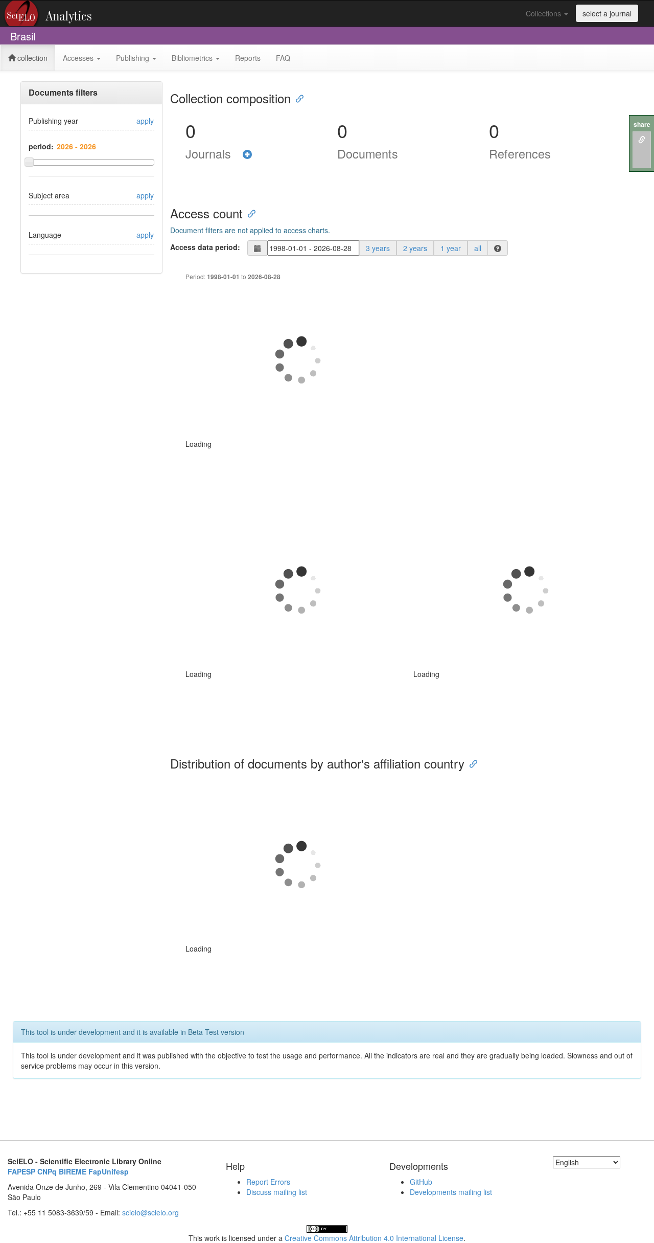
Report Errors (268, 1182)
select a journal (607, 13)
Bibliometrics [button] (193, 58)
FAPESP (21, 1171)
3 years (378, 248)
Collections (544, 13)
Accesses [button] (79, 58)
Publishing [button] (133, 58)
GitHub (421, 1182)
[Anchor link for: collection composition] (297, 98)
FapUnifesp (108, 1171)
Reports (248, 58)
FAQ (283, 58)
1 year (450, 248)
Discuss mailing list (276, 1192)
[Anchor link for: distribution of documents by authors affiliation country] (470, 763)
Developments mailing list (451, 1192)
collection (31, 58)
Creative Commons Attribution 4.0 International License (374, 1238)
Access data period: (205, 247)
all (477, 248)
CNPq (47, 1171)
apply (145, 121)
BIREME (72, 1171)
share (642, 124)
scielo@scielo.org (150, 1212)
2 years (415, 248)
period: (41, 146)
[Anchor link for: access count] (249, 213)
